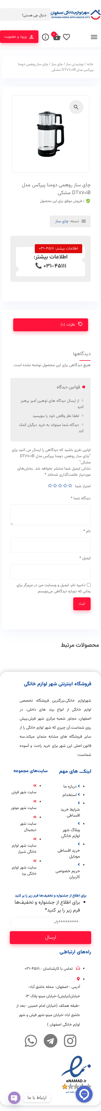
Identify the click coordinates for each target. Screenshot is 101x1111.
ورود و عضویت (15, 37)
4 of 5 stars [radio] (55, 486)
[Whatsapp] (31, 1041)
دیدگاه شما (81, 498)
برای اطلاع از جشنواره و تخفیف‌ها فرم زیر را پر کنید (47, 906)
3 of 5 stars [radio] (60, 486)
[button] (76, 107)
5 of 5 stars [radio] (50, 486)
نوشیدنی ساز (75, 64)
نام (87, 531)
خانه (90, 64)
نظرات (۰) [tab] (68, 325)
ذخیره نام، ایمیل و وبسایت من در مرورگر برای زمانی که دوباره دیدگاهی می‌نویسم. (54, 588)
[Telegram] (50, 1041)
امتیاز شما (83, 486)
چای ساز (57, 64)
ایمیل (85, 558)
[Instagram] (70, 1041)
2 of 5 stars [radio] (65, 486)
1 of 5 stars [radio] (70, 486)
